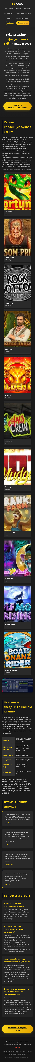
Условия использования (12, 1044)
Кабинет (10, 23)
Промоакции (8, 13)
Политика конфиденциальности (17, 1042)
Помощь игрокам (22, 18)
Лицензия (27, 1044)
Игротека (10, 18)
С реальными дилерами (23, 13)
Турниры (27, 8)
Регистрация (23, 23)
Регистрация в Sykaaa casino (17, 1029)
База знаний (9, 8)
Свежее (18, 8)
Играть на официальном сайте (17, 106)
